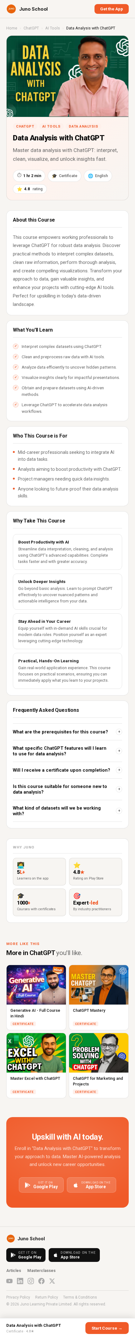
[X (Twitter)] (52, 1281)
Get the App (111, 9)
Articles (13, 1270)
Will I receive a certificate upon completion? (66, 770)
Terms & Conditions (80, 1297)
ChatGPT (31, 28)
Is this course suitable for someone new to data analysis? (66, 789)
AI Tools (52, 28)
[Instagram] (31, 1281)
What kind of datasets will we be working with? (66, 811)
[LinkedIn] (20, 1281)
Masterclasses (41, 1270)
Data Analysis (83, 126)
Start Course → (107, 1328)
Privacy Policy (18, 1297)
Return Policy (46, 1297)
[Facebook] (41, 1281)
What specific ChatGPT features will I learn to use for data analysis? (66, 751)
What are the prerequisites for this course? (66, 732)
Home (11, 28)
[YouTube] (9, 1281)
